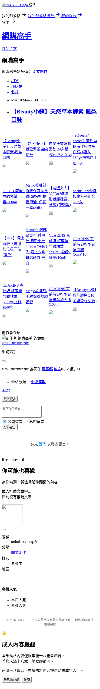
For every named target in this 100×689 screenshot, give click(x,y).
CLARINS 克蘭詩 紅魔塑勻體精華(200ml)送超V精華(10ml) (60, 246)
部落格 (16, 86)
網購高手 (17, 36)
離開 (27, 680)
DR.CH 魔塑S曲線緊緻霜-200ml (14, 196)
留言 (57, 369)
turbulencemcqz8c (15, 343)
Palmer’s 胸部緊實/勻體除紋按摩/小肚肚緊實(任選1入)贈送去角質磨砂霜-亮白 (36, 246)
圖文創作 (40, 72)
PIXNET (22, 620)
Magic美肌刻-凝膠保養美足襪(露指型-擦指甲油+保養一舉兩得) (37, 196)
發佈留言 (10, 427)
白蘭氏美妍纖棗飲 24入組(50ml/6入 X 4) (60, 149)
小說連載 (38, 382)
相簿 (15, 81)
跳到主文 (9, 49)
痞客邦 (47, 369)
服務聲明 (50, 624)
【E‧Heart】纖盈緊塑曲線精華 (37, 149)
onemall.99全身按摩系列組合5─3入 (85, 196)
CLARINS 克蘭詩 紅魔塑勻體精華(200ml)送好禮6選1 (13, 296)
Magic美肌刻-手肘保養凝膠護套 (37, 296)
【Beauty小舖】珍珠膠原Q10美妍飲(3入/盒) (85, 295)
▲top (6, 390)
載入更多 (10, 399)
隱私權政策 (82, 620)
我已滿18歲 (11, 680)
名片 (15, 92)
